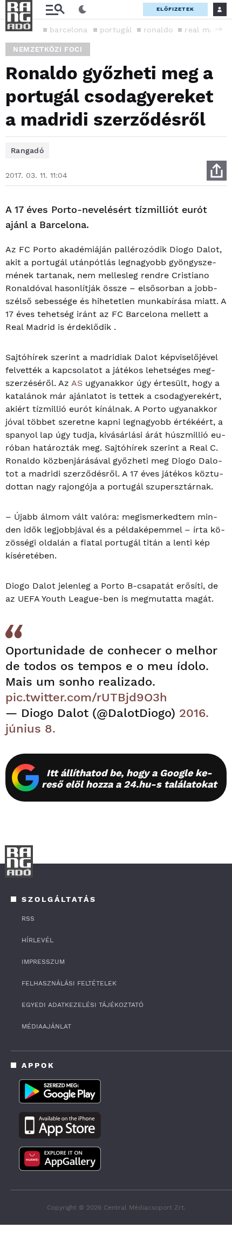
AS (77, 383)
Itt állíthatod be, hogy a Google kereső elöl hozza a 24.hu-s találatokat (129, 778)
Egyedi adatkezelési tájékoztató (83, 1005)
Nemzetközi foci (48, 49)
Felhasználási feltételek (69, 983)
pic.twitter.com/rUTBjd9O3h (86, 697)
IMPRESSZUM (43, 961)
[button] (218, 29)
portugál (116, 29)
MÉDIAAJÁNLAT (46, 1026)
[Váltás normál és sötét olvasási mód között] (82, 9)
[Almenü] (55, 9)
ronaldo (158, 29)
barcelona (69, 29)
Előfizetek (175, 9)
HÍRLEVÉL (37, 940)
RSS (28, 918)
